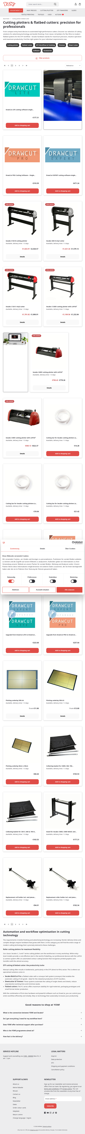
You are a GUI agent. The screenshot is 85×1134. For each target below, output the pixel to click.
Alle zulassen (69, 590)
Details (22, 257)
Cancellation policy (57, 1070)
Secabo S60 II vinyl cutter (55, 241)
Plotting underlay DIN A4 (15, 700)
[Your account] (76, 4)
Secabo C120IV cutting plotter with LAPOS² (61, 307)
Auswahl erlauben (42, 590)
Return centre (17, 1115)
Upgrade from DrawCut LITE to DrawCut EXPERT (20, 635)
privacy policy (67, 1089)
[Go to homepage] (9, 4)
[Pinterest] (56, 1113)
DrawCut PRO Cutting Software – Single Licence (20, 175)
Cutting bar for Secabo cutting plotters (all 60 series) (21, 504)
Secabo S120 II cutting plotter (16, 241)
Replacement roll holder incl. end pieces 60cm (20, 897)
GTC (52, 1063)
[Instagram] (50, 1113)
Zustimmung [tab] (14, 548)
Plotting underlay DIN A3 (55, 700)
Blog (14, 1098)
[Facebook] (45, 1113)
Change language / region (22, 1118)
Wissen (15, 1091)
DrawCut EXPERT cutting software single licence (60, 175)
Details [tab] (42, 548)
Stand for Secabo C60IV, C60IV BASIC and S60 (60, 832)
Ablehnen (15, 590)
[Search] (55, 4)
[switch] (32, 581)
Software (36, 51)
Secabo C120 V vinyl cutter (15, 307)
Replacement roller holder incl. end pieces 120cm (61, 897)
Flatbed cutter (27, 45)
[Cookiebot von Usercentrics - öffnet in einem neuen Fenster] (73, 542)
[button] (42, 1012)
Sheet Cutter (73, 45)
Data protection (56, 1059)
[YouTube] (48, 1113)
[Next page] (22, 65)
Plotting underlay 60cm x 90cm (17, 766)
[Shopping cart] (80, 4)
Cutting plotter (12, 45)
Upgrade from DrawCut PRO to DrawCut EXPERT (60, 635)
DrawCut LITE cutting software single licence (19, 110)
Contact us (16, 1094)
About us (16, 1084)
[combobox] (39, 4)
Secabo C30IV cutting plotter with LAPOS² (21, 438)
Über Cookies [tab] (70, 548)
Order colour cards (19, 1108)
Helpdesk (16, 1111)
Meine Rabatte (18, 1087)
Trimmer (62, 45)
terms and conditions (51, 1089)
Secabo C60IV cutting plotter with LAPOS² (48, 372)
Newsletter (16, 1101)
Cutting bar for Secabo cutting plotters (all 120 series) (61, 504)
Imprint (53, 1056)
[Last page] (26, 65)
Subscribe (50, 1106)
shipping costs (34, 1130)
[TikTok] (53, 1113)
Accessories (48, 51)
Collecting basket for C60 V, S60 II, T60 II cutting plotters (20, 832)
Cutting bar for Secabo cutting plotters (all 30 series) (61, 438)
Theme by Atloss (46, 1126)
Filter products (43, 58)
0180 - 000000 (28, 1056)
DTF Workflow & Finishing (45, 45)
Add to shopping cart (22, 125)
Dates (15, 1104)
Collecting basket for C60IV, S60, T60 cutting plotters (59, 766)
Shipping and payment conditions (63, 1066)
